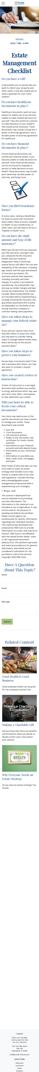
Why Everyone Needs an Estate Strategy (17, 777)
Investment (20, 1066)
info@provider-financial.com (19, 1055)
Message (6, 601)
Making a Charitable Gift (18, 725)
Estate (19, 1068)
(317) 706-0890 (22, 1038)
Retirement (19, 1063)
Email (4, 588)
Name (4, 574)
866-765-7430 (23, 1040)
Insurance (19, 1071)
